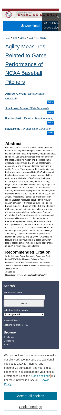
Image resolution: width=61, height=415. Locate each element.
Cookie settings (40, 376)
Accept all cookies (30, 396)
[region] (30, 382)
